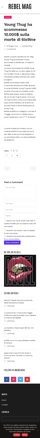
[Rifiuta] (37, 430)
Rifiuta (25, 435)
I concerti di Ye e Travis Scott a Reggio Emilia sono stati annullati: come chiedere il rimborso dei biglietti (20, 315)
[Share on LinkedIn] (17, 150)
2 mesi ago (10, 306)
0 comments (11, 49)
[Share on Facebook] (11, 150)
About (4, 400)
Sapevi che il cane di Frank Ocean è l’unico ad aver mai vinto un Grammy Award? (18, 355)
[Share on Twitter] (14, 150)
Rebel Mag (28, 46)
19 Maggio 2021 (12, 46)
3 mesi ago (10, 321)
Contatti (4, 405)
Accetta (16, 435)
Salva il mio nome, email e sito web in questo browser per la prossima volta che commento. (20, 223)
